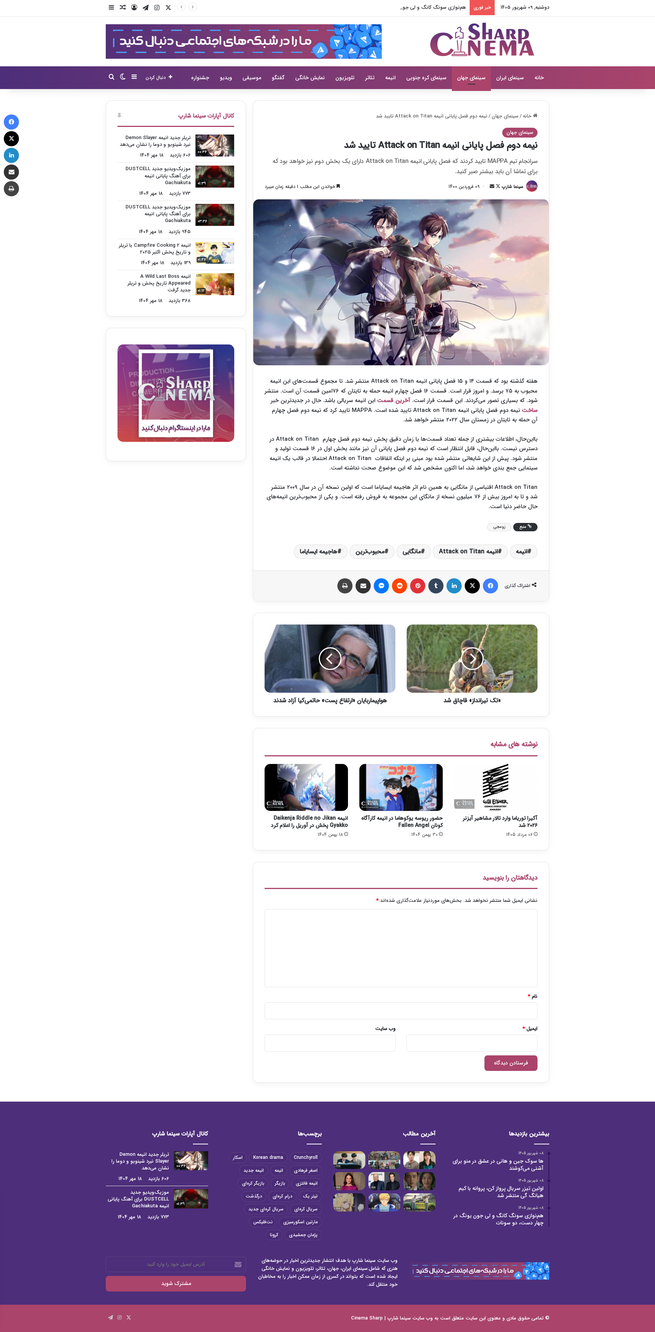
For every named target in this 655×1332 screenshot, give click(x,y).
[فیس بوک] (490, 585)
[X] (472, 585)
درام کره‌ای (282, 1196)
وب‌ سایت (385, 1029)
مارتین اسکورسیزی (300, 1222)
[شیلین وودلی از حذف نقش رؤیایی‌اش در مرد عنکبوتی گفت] (349, 1181)
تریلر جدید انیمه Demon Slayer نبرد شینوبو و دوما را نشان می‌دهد (155, 141)
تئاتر (370, 78)
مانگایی (412, 551)
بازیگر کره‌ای (253, 1183)
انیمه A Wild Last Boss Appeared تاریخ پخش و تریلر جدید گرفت (159, 283)
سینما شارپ (512, 186)
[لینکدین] (454, 585)
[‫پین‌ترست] (417, 585)
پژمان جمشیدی (303, 1234)
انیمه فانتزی (307, 1183)
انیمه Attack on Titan (468, 551)
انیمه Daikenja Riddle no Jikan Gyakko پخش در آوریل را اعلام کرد (309, 822)
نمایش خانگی (310, 78)
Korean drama (268, 1157)
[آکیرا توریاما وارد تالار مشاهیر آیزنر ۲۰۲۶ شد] (495, 787)
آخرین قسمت (394, 400)
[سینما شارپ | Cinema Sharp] (482, 39)
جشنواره (200, 78)
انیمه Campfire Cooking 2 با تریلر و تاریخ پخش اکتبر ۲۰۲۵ (155, 248)
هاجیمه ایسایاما (318, 551)
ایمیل (530, 1029)
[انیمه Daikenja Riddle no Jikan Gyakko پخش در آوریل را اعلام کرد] (306, 787)
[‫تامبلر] (435, 585)
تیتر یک (310, 1196)
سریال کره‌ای (306, 1209)
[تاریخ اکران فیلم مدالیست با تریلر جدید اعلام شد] (384, 1202)
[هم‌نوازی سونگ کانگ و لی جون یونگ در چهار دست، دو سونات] (349, 1160)
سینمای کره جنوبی (426, 78)
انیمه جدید (253, 1170)
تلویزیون (344, 78)
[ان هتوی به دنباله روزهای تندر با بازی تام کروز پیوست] (419, 1202)
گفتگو (278, 78)
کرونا (274, 1234)
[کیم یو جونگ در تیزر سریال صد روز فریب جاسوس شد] (419, 1181)
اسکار (238, 1157)
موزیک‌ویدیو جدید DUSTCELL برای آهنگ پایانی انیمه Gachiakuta (158, 175)
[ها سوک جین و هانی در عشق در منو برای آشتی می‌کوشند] (419, 1160)
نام (532, 996)
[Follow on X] (497, 186)
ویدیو (226, 78)
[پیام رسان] (381, 585)
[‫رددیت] (399, 585)
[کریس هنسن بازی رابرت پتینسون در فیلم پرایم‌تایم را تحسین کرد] (384, 1181)
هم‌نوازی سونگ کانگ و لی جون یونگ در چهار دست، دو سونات (400, 7)
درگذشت (254, 1196)
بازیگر (280, 1183)
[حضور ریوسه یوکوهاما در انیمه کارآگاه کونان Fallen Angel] (401, 787)
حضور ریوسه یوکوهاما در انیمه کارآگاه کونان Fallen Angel (402, 822)
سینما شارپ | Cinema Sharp (381, 1318)
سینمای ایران (510, 78)
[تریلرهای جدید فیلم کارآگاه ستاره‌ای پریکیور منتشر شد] (349, 1202)
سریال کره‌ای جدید (266, 1209)
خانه (539, 78)
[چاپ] (345, 585)
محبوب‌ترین (370, 551)
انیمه (390, 78)
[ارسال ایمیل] (492, 186)
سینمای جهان (471, 78)
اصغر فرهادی (306, 1170)
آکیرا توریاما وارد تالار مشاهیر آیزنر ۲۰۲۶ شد (500, 822)
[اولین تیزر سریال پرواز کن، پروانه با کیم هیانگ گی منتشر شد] (384, 1160)
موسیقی (252, 78)
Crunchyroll (306, 1157)
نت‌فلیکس (263, 1222)
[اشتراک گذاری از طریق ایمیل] (363, 585)
